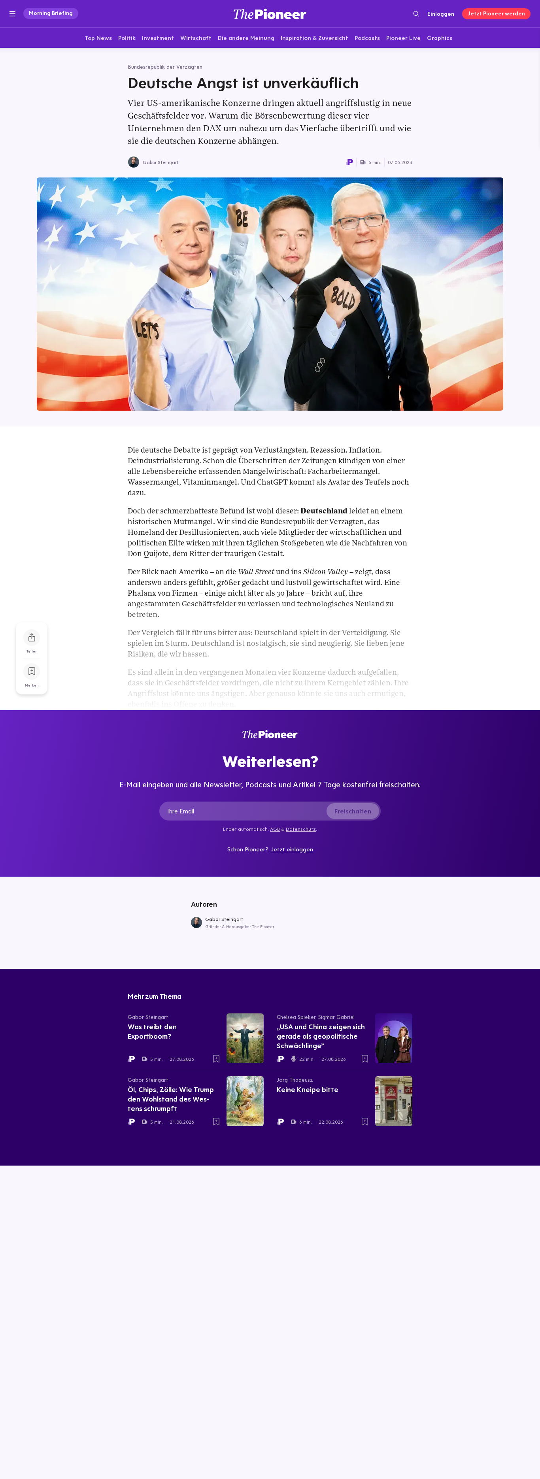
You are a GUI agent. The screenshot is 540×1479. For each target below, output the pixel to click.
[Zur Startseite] (270, 13)
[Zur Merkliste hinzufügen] (31, 671)
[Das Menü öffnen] (12, 14)
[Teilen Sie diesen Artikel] (31, 637)
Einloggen (440, 13)
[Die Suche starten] (416, 13)
